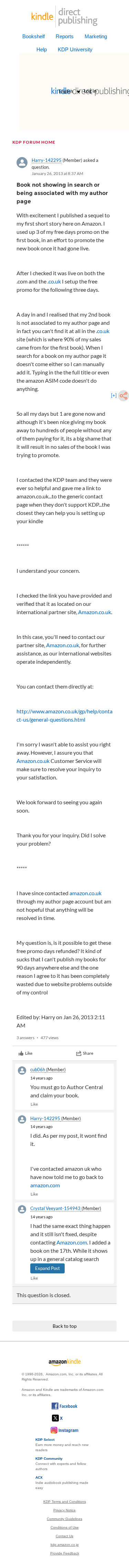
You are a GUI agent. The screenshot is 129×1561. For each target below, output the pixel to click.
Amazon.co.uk (94, 612)
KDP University (75, 49)
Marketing (96, 36)
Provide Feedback (64, 1553)
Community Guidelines (64, 1519)
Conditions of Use (65, 1527)
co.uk (55, 281)
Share (88, 1053)
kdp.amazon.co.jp (65, 1545)
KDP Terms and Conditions (64, 1501)
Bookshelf (33, 36)
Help (41, 49)
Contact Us (64, 1536)
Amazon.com (71, 1242)
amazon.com (45, 1185)
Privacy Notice (64, 1510)
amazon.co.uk (85, 893)
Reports (65, 36)
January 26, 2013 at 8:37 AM (57, 173)
